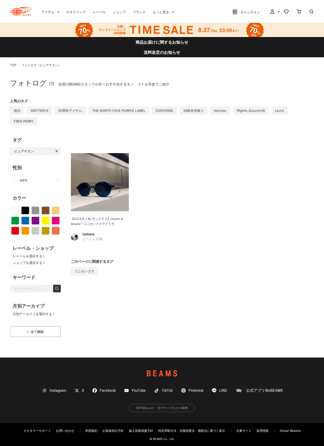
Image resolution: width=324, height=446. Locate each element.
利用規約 (91, 431)
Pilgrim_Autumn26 (251, 111)
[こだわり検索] (312, 12)
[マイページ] (274, 12)
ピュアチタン (24, 151)
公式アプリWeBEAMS (264, 391)
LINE (223, 391)
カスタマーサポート (37, 431)
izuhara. (88, 234)
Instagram (58, 391)
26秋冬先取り (193, 111)
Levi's (279, 111)
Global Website (290, 431)
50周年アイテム (70, 111)
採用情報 (262, 431)
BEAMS (162, 373)
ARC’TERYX (39, 111)
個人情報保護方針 (141, 431)
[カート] (299, 12)
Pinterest (196, 391)
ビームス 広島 (92, 239)
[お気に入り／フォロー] (286, 12)
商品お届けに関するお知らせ (162, 42)
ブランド (139, 12)
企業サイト (243, 431)
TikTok (167, 391)
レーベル (99, 12)
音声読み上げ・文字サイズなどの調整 (162, 408)
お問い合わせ (65, 431)
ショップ (119, 12)
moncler (220, 111)
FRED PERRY (24, 121)
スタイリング (76, 12)
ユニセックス (84, 271)
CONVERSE (164, 111)
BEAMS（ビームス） (20, 11)
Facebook (108, 391)
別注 (17, 111)
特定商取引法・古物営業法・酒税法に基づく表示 (191, 431)
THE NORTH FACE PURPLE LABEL (118, 111)
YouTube (139, 391)
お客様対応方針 (113, 431)
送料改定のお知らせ (162, 52)
